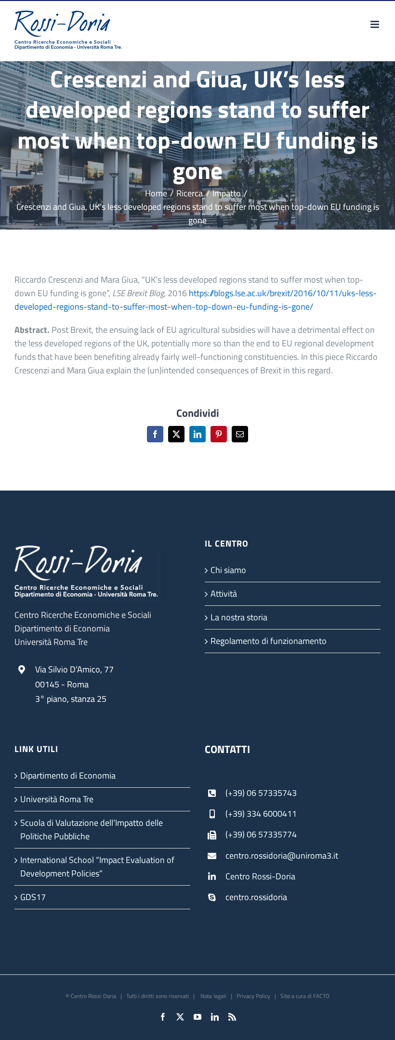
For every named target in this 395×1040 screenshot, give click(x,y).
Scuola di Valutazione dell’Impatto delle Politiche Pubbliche (91, 829)
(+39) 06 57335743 (261, 792)
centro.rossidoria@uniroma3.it (281, 855)
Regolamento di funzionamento (269, 640)
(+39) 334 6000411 (261, 813)
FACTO (321, 995)
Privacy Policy (253, 995)
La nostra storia (239, 617)
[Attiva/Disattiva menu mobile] (375, 24)
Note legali (212, 995)
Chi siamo (228, 569)
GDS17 (33, 896)
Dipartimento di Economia (68, 775)
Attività (224, 593)
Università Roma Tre (56, 799)
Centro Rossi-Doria (260, 876)
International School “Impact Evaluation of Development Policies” (97, 866)
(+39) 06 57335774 (261, 834)
